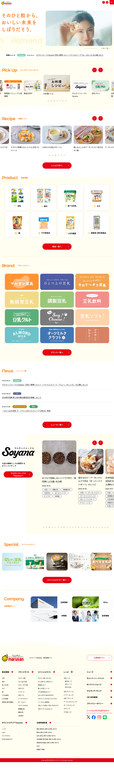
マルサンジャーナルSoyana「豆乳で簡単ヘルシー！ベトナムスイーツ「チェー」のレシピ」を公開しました (69, 55)
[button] (101, 48)
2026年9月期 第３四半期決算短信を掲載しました (21, 397)
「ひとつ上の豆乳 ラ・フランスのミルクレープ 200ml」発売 (26, 410)
